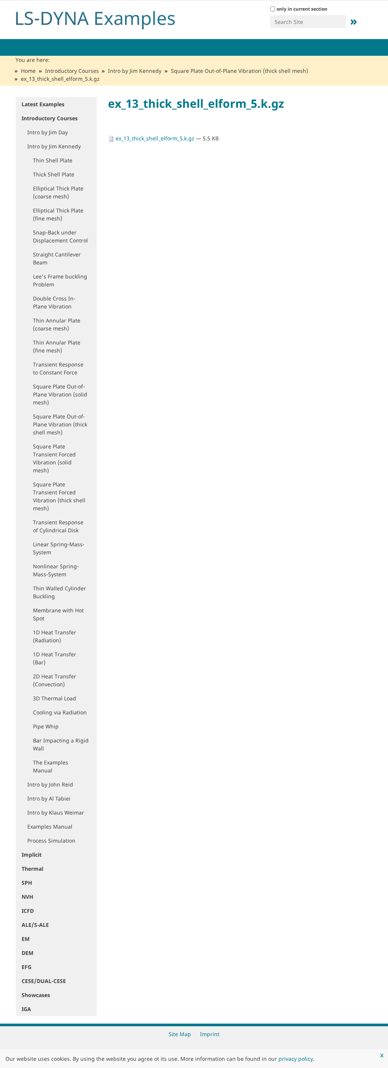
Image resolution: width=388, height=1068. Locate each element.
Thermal (32, 868)
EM (26, 938)
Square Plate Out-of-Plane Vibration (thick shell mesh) (239, 70)
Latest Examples (43, 104)
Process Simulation (51, 840)
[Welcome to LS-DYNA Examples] (107, 18)
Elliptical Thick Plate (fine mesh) (58, 214)
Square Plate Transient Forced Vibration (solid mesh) (54, 458)
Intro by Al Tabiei (48, 798)
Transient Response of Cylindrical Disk (58, 526)
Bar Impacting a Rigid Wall (61, 744)
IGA (26, 1009)
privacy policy (295, 1058)
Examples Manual (49, 826)
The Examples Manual (50, 766)
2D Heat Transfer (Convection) (54, 680)
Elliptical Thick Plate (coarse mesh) (58, 192)
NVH (27, 896)
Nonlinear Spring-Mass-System (56, 570)
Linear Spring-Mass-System (58, 548)
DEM (27, 952)
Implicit (32, 854)
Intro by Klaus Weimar (55, 812)
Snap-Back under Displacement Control (60, 236)
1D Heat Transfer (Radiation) (54, 636)
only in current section (302, 9)
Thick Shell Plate (53, 174)
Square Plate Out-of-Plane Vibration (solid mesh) (60, 394)
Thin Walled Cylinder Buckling (59, 592)
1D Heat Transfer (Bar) (54, 658)
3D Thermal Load (54, 698)
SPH (27, 882)
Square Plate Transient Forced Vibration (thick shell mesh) (59, 496)
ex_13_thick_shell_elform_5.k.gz (155, 138)
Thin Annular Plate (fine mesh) (56, 346)
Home (28, 70)
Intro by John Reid (50, 784)
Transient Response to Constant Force (58, 368)
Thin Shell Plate (52, 160)
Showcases (36, 995)
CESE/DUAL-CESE (44, 981)
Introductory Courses (72, 70)
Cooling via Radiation (60, 712)
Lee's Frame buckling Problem (60, 280)
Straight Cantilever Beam (57, 258)
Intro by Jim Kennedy (134, 70)
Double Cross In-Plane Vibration (54, 302)
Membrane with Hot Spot (58, 614)
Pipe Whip (46, 726)
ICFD (28, 910)
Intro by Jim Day (47, 132)
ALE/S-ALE (35, 924)
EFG (26, 966)
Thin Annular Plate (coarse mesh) (56, 324)
